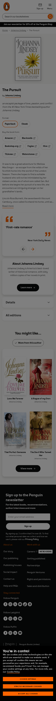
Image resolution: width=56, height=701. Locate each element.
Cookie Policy (13, 672)
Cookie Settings (28, 679)
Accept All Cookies (28, 694)
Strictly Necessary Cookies (28, 686)
